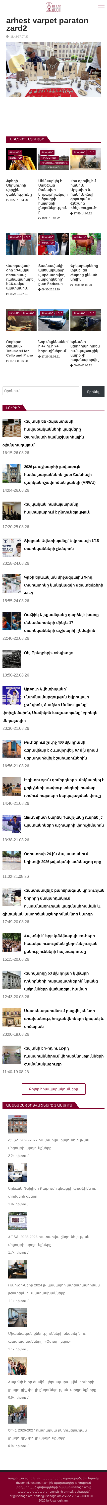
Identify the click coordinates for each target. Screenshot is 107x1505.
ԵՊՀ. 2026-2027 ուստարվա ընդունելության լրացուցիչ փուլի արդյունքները (47, 1434)
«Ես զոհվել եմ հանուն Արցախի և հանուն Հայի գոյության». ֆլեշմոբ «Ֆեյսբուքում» (83, 194)
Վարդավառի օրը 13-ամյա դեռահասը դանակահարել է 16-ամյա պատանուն (20, 277)
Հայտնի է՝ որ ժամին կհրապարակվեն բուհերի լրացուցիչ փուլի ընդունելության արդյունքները (52, 1386)
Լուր (91, 152)
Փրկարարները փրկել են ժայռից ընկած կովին (84, 272)
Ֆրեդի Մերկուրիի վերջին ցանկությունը (19, 187)
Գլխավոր (15, 152)
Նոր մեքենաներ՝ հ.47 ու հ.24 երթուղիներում (53, 346)
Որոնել (93, 392)
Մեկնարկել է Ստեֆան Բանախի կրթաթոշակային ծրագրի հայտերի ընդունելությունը (53, 196)
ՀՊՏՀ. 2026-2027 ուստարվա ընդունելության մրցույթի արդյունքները (48, 1144)
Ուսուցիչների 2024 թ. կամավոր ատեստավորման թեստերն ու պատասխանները (54, 1289)
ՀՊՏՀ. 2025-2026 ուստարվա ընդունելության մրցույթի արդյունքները (48, 1241)
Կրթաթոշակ (49, 158)
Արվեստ (14, 313)
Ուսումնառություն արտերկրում (55, 163)
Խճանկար (15, 158)
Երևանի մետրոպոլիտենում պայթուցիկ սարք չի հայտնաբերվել (85, 351)
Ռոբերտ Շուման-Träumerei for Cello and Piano (19, 348)
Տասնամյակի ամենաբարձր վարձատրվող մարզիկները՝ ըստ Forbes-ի (51, 275)
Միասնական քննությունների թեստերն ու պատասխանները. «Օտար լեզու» (46, 1337)
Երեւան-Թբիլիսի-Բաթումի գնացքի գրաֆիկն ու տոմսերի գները (52, 1192)
